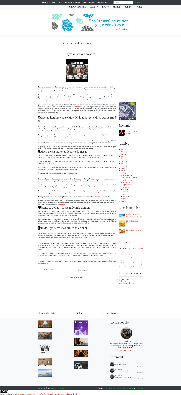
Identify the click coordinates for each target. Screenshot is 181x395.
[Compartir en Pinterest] (86, 270)
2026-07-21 (140, 366)
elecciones (136, 261)
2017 (122, 170)
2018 (122, 168)
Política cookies (101, 3)
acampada (127, 259)
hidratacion (123, 253)
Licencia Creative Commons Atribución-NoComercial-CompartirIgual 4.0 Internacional (46, 394)
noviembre (127, 180)
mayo (125, 194)
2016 (123, 173)
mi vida (139, 251)
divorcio (130, 261)
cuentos (121, 261)
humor (122, 248)
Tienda (138, 6)
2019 (123, 166)
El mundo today (124, 279)
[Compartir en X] (83, 270)
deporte (126, 261)
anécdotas (129, 251)
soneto (140, 253)
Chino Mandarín (127, 388)
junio (125, 192)
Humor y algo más (47, 2)
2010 (123, 201)
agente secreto (72, 173)
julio (124, 189)
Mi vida (116, 6)
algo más (132, 248)
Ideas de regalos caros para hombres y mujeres (134, 215)
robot (123, 267)
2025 (123, 152)
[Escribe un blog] (81, 270)
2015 (122, 199)
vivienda (132, 267)
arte (136, 259)
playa (120, 267)
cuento (127, 257)
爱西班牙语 (139, 388)
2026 (123, 149)
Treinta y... (122, 281)
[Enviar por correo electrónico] (79, 270)
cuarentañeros (111, 95)
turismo (127, 267)
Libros (105, 6)
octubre (126, 182)
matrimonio (122, 265)
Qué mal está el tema (77, 43)
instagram (130, 263)
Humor (94, 6)
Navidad (131, 255)
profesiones (135, 257)
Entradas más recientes (47, 313)
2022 (123, 159)
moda (128, 265)
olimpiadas (140, 265)
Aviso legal (77, 3)
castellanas (99, 255)
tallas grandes (94, 197)
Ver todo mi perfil (126, 350)
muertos (133, 265)
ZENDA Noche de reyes (133, 230)
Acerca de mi (67, 3)
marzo (125, 196)
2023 (123, 156)
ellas (83, 105)
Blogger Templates (114, 388)
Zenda (128, 6)
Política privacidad (88, 3)
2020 (123, 163)
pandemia (140, 255)
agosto (125, 187)
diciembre (126, 175)
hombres (79, 107)
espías (141, 261)
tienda (121, 251)
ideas (124, 263)
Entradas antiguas (108, 313)
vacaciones (122, 255)
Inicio (59, 3)
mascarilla (140, 263)
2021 (122, 161)
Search (137, 2)
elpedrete (127, 341)
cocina (132, 253)
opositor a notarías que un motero (96, 187)
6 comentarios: (77, 277)
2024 (123, 154)
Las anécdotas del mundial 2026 (132, 132)
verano (121, 257)
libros (135, 263)
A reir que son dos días (126, 283)
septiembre (127, 185)
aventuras (140, 259)
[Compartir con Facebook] (85, 270)
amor (132, 259)
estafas (121, 263)
